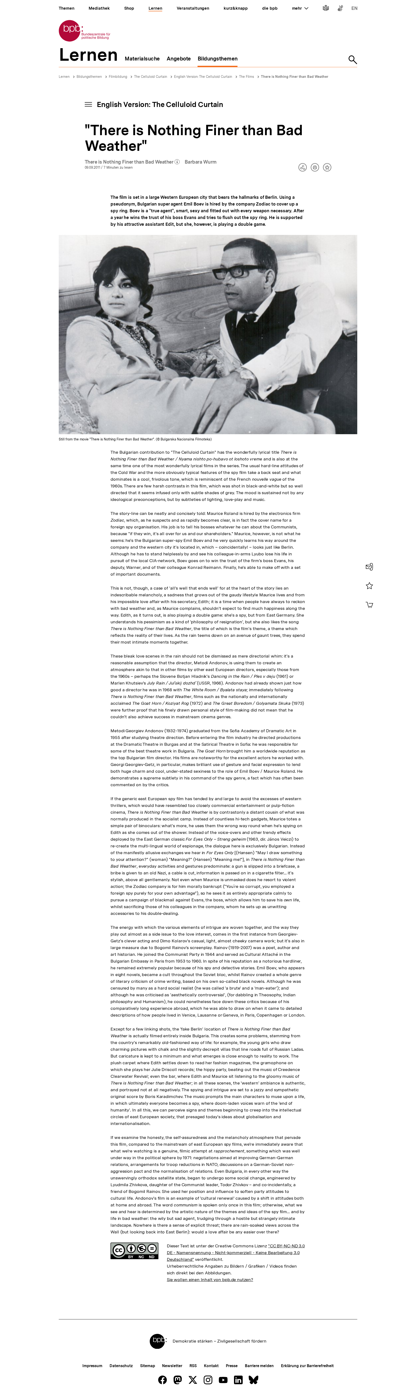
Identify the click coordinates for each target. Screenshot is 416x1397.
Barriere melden (259, 1366)
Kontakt (211, 1366)
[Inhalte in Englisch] (354, 9)
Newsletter (172, 1366)
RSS (193, 1366)
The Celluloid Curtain (150, 77)
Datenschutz (121, 1366)
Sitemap (147, 1366)
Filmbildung (118, 77)
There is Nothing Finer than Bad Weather (294, 77)
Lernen (64, 77)
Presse (232, 1366)
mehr (300, 8)
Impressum (92, 1366)
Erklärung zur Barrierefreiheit (307, 1366)
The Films (246, 77)
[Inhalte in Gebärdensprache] (340, 9)
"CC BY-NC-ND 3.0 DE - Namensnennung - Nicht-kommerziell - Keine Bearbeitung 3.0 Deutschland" (236, 1252)
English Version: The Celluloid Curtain (203, 77)
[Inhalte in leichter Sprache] (326, 9)
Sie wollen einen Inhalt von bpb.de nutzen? (210, 1279)
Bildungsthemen (89, 77)
